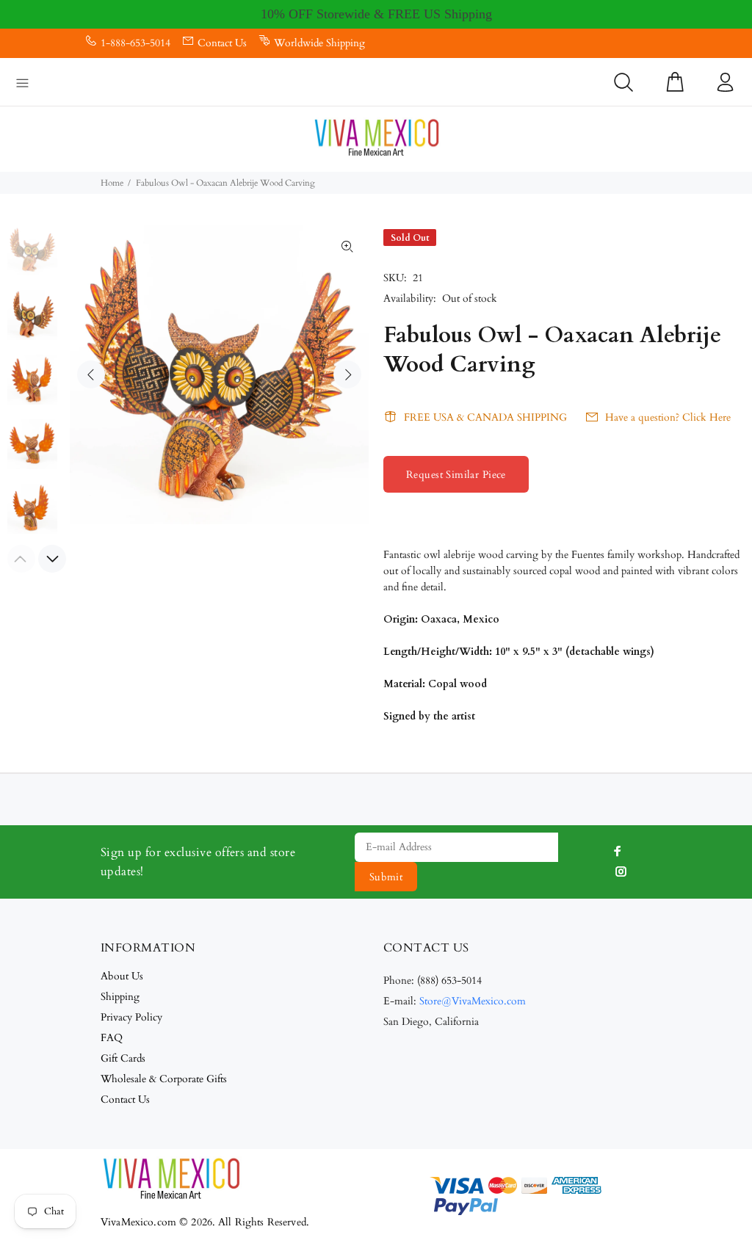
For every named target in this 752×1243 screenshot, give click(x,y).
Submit (386, 877)
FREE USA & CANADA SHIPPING (485, 417)
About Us (122, 976)
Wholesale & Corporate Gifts (164, 1079)
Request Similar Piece (456, 475)
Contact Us (222, 43)
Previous (91, 374)
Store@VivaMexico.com (472, 1001)
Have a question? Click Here (668, 417)
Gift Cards (123, 1058)
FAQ (112, 1038)
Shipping (120, 997)
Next (347, 374)
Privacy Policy (131, 1017)
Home (112, 183)
